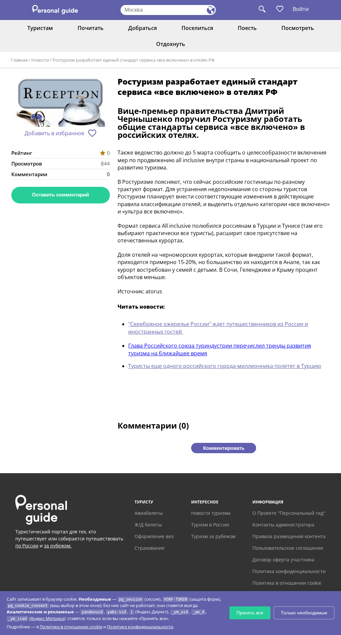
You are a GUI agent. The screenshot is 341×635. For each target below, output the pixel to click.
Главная (19, 60)
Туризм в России (210, 524)
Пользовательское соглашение (287, 548)
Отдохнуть (170, 44)
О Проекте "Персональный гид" (288, 513)
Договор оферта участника (283, 559)
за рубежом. (58, 545)
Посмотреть (297, 28)
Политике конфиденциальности (140, 627)
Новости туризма (210, 513)
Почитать (91, 28)
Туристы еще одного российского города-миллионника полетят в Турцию (224, 366)
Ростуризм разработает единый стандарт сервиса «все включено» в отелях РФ (133, 60)
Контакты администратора (283, 524)
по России (26, 545)
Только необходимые (304, 612)
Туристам (40, 28)
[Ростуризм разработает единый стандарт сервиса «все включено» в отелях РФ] (60, 102)
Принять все (249, 612)
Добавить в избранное (54, 133)
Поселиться (197, 28)
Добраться (142, 28)
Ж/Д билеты (148, 524)
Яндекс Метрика (47, 618)
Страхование (150, 548)
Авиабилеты (149, 513)
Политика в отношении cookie (286, 583)
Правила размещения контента (289, 536)
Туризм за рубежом (213, 536)
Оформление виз (154, 536)
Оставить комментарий (60, 194)
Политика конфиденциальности (289, 571)
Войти (301, 9)
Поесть (247, 28)
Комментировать (223, 448)
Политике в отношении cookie (71, 627)
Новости (40, 60)
